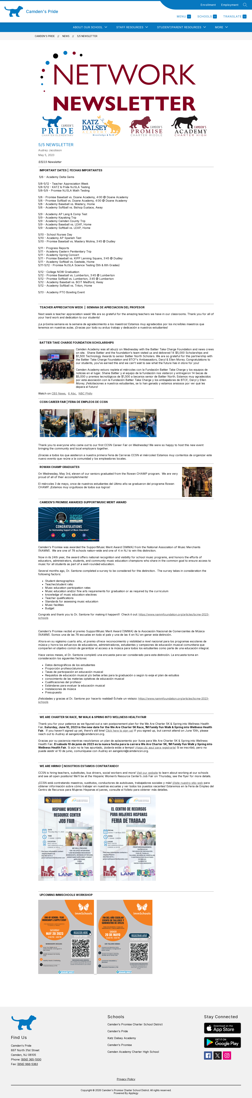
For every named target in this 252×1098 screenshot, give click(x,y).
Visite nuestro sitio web (188, 783)
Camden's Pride (45, 36)
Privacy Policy (126, 1079)
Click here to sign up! (119, 730)
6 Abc (72, 393)
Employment (229, 5)
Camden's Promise (119, 1045)
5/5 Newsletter (87, 36)
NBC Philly (85, 393)
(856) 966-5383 (27, 1064)
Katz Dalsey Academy (121, 1038)
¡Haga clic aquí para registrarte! (155, 747)
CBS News (58, 393)
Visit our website (147, 772)
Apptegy (133, 1093)
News (65, 36)
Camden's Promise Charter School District (135, 1024)
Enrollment (208, 5)
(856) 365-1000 (31, 1059)
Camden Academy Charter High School (133, 1051)
